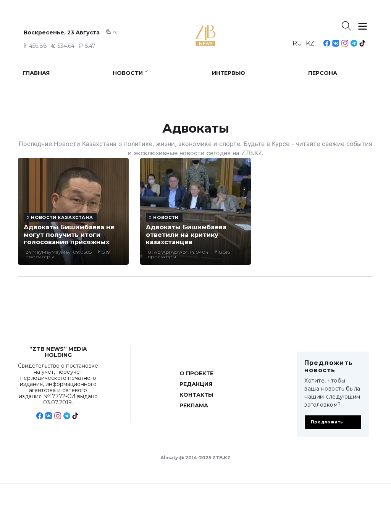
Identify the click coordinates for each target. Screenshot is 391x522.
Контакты (196, 395)
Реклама (193, 405)
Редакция (195, 384)
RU (297, 43)
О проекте (196, 373)
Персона (322, 73)
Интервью (228, 73)
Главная (36, 73)
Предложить (327, 422)
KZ (310, 43)
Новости (128, 73)
